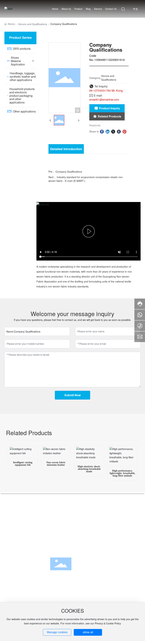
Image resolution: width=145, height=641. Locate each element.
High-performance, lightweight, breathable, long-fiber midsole (122, 473)
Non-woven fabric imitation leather (55, 463)
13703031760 (17, 594)
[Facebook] (102, 131)
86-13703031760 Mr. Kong (106, 90)
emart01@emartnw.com (104, 99)
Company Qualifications (69, 171)
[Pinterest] (124, 131)
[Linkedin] (107, 131)
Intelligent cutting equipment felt (22, 463)
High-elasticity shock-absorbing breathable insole (89, 469)
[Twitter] (113, 131)
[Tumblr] (119, 131)
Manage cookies (57, 632)
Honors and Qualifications (32, 24)
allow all (88, 632)
